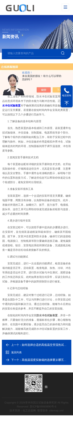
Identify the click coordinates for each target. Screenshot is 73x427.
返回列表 (16, 352)
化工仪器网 (29, 410)
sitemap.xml (56, 410)
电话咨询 (66, 95)
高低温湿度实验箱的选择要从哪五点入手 (47, 359)
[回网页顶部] (66, 103)
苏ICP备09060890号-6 (43, 406)
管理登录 (42, 410)
